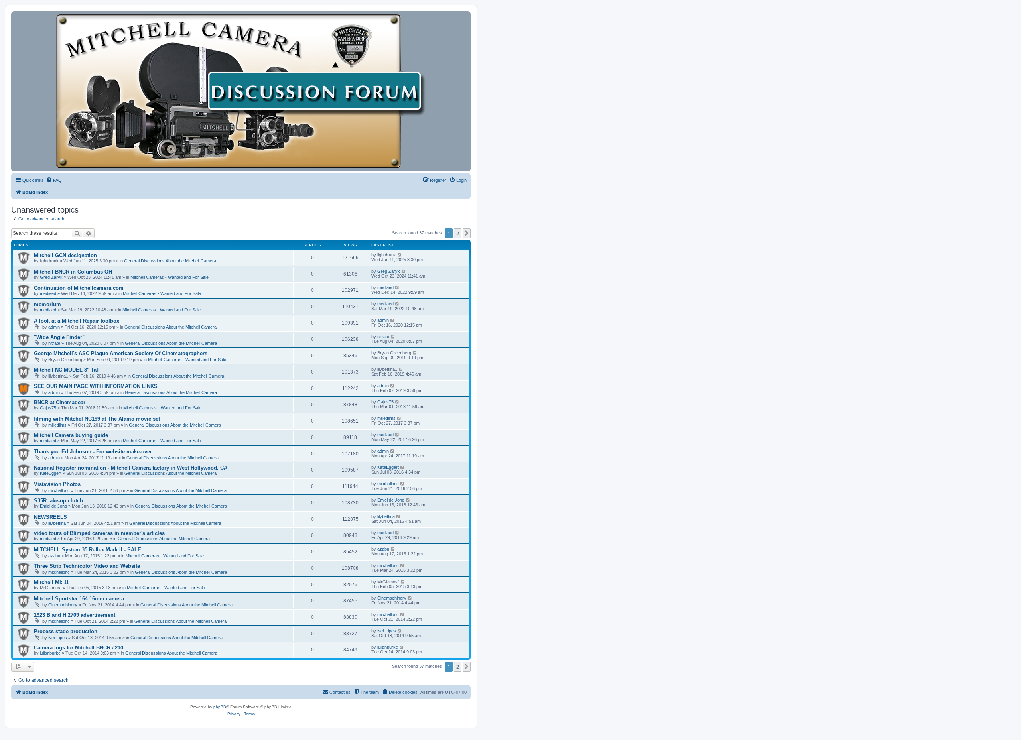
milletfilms (57, 425)
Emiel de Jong (53, 506)
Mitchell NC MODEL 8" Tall (67, 370)
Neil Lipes (57, 637)
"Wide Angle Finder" (59, 337)
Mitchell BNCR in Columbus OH (73, 272)
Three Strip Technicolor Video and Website (87, 566)
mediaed (48, 293)
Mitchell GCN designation (65, 255)
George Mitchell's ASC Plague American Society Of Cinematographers (120, 353)
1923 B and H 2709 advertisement (74, 615)
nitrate (54, 343)
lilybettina (57, 523)
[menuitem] (54, 180)
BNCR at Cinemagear (59, 402)
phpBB (219, 707)
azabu (54, 555)
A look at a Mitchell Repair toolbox (76, 321)
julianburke (50, 653)
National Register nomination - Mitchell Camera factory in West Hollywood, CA (130, 468)
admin (54, 327)
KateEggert (50, 473)
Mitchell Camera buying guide (71, 435)
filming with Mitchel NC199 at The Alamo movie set (97, 419)
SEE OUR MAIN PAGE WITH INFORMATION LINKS (96, 386)
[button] (467, 233)
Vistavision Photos (57, 484)
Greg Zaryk (51, 277)
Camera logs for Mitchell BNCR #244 (78, 648)
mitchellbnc (59, 490)
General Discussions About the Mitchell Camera (170, 260)
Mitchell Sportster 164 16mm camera (79, 599)
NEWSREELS (50, 517)
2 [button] (457, 233)
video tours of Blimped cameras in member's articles (99, 533)
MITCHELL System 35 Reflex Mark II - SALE (87, 550)
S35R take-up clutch (58, 501)
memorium (47, 304)
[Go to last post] (399, 254)
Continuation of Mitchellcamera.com (79, 288)
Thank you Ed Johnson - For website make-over (93, 452)
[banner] (241, 91)
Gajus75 (48, 407)
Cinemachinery (62, 604)
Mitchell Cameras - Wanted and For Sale (169, 277)
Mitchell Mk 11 (51, 582)
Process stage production (65, 631)
